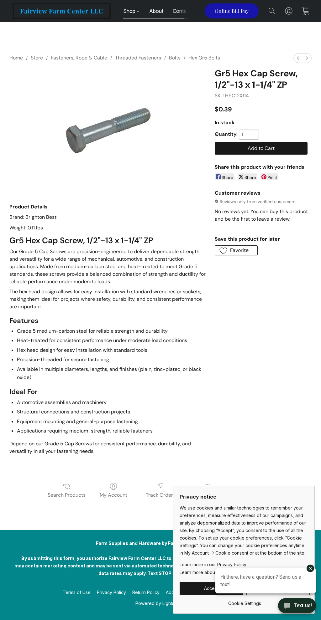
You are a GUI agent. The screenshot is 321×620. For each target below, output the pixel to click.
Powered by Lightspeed (160, 603)
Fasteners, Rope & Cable (79, 57)
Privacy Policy (111, 592)
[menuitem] (298, 58)
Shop (130, 11)
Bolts (175, 57)
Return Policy (146, 592)
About (156, 11)
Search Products (67, 495)
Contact (182, 11)
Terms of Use (77, 592)
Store (37, 57)
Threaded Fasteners (138, 57)
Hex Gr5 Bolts (204, 57)
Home (16, 57)
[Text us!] (297, 606)
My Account (113, 495)
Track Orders (161, 495)
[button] (62, 11)
